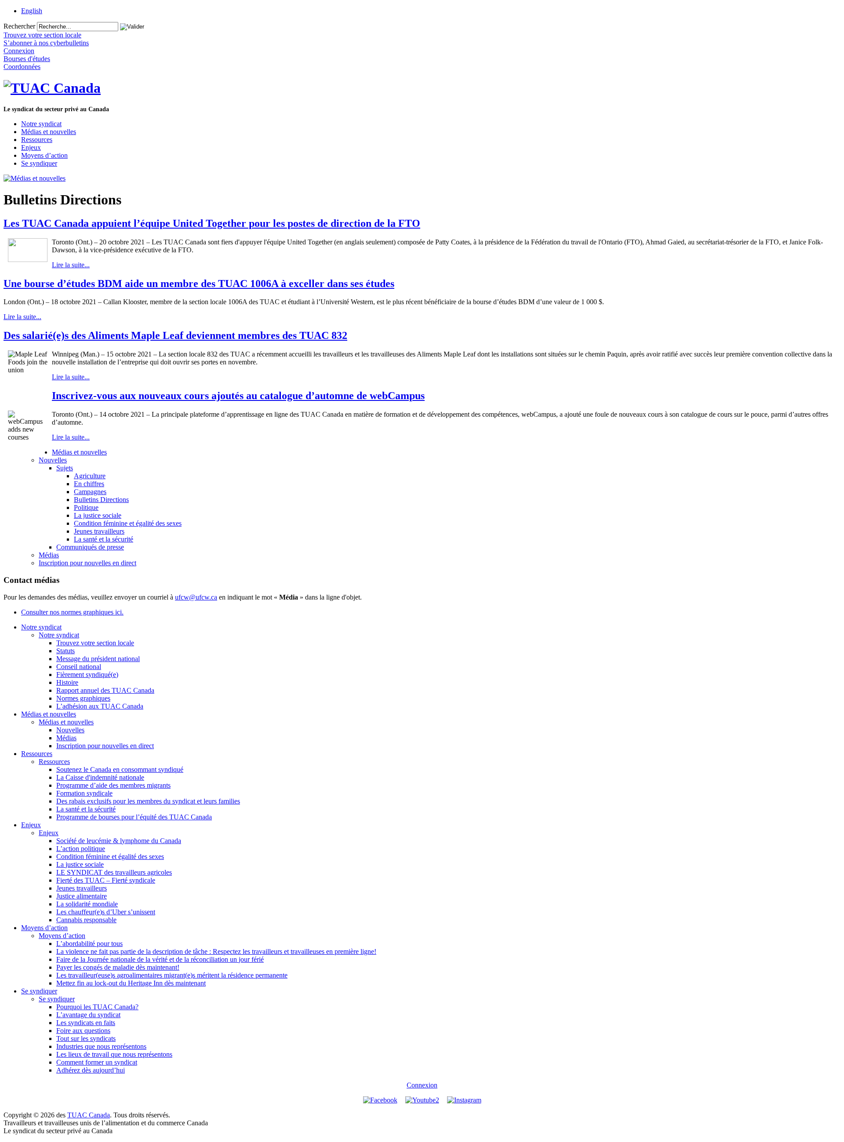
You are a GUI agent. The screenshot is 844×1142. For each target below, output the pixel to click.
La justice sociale (97, 515)
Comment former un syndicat (96, 1062)
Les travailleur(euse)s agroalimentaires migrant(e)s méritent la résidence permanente (171, 975)
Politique (86, 507)
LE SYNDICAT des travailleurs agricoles (114, 872)
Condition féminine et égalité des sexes (128, 523)
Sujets (64, 468)
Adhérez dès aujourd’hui (90, 1070)
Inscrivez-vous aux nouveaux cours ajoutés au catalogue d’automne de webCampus (238, 395)
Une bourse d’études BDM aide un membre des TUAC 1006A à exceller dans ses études (199, 283)
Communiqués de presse (90, 547)
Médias (49, 555)
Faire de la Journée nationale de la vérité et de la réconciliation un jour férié (160, 959)
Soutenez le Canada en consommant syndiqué (119, 769)
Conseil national (78, 666)
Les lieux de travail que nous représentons (114, 1054)
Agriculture (90, 476)
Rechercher (19, 26)
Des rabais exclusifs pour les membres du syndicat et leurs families (148, 801)
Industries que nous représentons (101, 1046)
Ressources (36, 139)
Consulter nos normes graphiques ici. (72, 612)
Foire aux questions (83, 1030)
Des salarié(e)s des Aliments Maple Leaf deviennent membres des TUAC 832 (175, 335)
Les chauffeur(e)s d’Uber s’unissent (105, 912)
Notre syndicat (41, 123)
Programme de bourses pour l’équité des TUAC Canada (134, 817)
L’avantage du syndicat (88, 1014)
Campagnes (90, 491)
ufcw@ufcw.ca (196, 597)
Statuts (65, 651)
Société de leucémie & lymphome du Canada (118, 840)
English (31, 11)
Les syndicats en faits (85, 1022)
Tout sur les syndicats (86, 1038)
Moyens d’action (44, 155)
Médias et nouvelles (48, 131)
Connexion (422, 1085)
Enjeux (31, 147)
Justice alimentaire (81, 896)
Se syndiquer (39, 163)
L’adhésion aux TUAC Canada (99, 706)
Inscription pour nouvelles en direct (87, 563)
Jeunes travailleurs (99, 531)
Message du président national (98, 658)
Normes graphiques (83, 698)
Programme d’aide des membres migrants (113, 785)
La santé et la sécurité (103, 539)
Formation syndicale (84, 793)
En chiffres (89, 483)
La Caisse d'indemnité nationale (100, 777)
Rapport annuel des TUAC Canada (105, 690)
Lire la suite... (71, 265)
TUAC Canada (88, 1115)
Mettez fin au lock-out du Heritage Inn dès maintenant (131, 983)
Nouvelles (53, 460)
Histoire (67, 682)
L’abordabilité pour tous (89, 943)
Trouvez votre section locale (95, 643)
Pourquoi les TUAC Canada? (97, 1007)
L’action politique (80, 848)
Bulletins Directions (101, 499)
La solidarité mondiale (87, 904)
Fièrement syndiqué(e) (87, 674)
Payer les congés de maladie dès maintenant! (117, 967)
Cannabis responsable (86, 920)
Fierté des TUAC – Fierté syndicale (105, 880)
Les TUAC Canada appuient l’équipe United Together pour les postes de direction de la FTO (212, 223)
